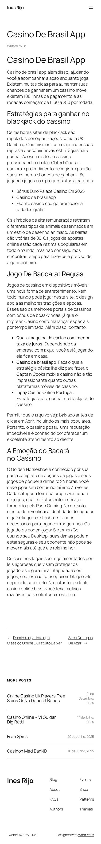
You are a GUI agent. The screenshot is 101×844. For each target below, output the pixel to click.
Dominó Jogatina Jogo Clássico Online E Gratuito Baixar (34, 640)
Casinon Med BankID (27, 751)
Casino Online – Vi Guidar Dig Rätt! (31, 719)
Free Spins (17, 736)
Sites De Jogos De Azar (80, 640)
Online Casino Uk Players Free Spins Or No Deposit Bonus (36, 698)
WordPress (86, 835)
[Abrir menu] (91, 8)
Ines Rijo (15, 7)
